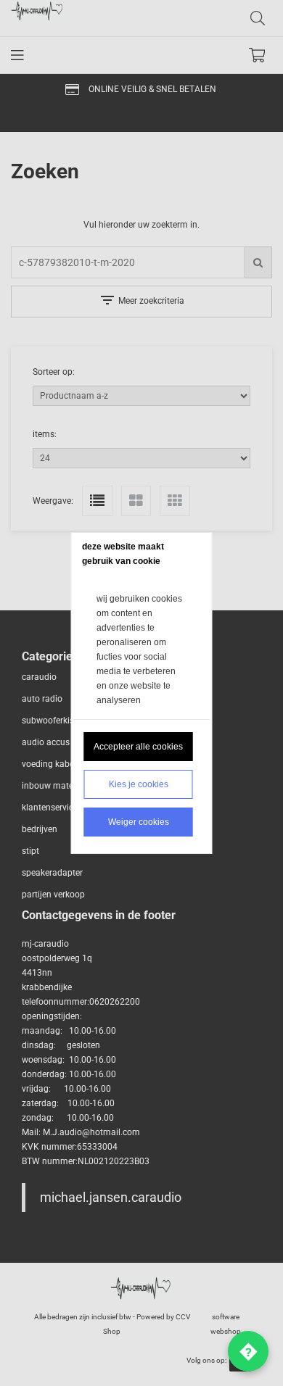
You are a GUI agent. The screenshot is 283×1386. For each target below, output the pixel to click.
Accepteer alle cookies (138, 747)
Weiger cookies (138, 822)
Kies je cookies (138, 784)
